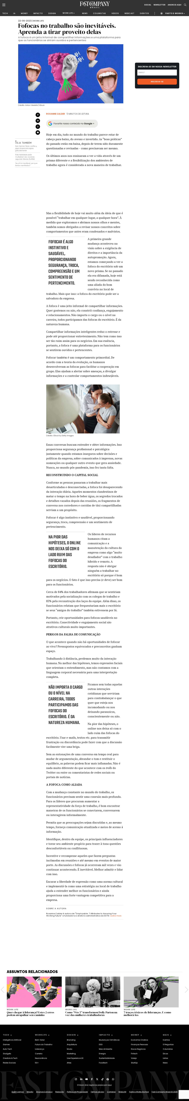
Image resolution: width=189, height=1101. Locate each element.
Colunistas (168, 1049)
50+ (37, 1063)
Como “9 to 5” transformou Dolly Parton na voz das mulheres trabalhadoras (91, 1013)
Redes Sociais (9, 1063)
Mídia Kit (122, 1092)
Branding (71, 1040)
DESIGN (52, 13)
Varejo (134, 1058)
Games (6, 1044)
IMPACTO (38, 13)
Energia (102, 1053)
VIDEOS (115, 13)
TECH (5, 13)
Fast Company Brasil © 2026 (165, 1092)
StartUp (134, 1063)
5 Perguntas (168, 1044)
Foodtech (103, 1063)
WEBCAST (129, 13)
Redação (59, 1092)
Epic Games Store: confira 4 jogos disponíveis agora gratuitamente (26, 148)
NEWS (85, 13)
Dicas (165, 1053)
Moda (69, 1049)
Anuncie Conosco (44, 1092)
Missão (30, 1092)
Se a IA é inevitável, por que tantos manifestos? (26, 164)
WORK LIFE (68, 13)
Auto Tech (7, 1049)
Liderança (39, 1049)
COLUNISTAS (99, 13)
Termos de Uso (97, 1092)
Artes (69, 1063)
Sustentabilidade (107, 1058)
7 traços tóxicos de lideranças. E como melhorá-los (147, 1013)
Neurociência (41, 1058)
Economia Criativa (139, 1040)
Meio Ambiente (105, 1049)
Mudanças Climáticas (109, 1040)
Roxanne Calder (55, 113)
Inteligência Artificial (12, 1040)
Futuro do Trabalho (43, 1044)
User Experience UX (75, 1058)
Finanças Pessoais (139, 1044)
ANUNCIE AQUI (174, 5)
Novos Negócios (138, 1049)
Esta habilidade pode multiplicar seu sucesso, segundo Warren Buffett (25, 157)
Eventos (166, 1040)
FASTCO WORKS (174, 13)
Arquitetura (72, 1044)
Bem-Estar (40, 1040)
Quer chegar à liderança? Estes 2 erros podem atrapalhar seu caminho (30, 1013)
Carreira (38, 1053)
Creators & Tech (10, 1058)
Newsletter (159, 5)
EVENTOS (144, 13)
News (165, 1063)
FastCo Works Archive (139, 1092)
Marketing (71, 1053)
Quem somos (18, 1092)
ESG (100, 1044)
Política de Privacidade (77, 1092)
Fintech (134, 1053)
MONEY (24, 13)
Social (147, 5)
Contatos (111, 1092)
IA (14, 13)
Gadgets (7, 1053)
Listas (165, 1058)
